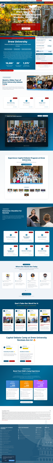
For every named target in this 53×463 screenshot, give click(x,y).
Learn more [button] (4, 458)
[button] (11, 102)
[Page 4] (27, 290)
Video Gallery (38, 429)
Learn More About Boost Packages (26, 402)
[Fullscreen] (42, 183)
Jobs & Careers (39, 432)
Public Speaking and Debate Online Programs (7, 447)
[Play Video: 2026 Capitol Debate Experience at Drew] (26, 174)
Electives (28, 2)
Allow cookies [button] (11, 460)
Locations (16, 2)
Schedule (20, 429)
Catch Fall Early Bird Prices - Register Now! (7, 70)
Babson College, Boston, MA (5, 431)
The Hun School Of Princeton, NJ (5, 436)
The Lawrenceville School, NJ (5, 438)
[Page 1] (25, 290)
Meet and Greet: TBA (22, 438)
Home (6, 2)
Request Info (48, 2)
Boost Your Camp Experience (23, 437)
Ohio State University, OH (4, 439)
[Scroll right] (50, 280)
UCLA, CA (2, 444)
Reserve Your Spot (39, 0)
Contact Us (47, 430)
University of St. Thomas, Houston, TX (6, 450)
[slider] (39, 89)
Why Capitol (22, 2)
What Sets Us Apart (48, 429)
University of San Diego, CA (5, 449)
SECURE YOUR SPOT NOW (44, 63)
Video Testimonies (39, 430)
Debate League (35, 2)
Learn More (39, 51)
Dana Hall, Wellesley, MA (4, 433)
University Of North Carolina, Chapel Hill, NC (7, 446)
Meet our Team (48, 432)
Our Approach (21, 432)
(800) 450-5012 (48, 435)
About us (41, 2)
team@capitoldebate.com (49, 437)
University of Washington (4, 452)
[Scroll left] (3, 280)
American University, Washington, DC (6, 430)
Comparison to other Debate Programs (24, 435)
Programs (11, 2)
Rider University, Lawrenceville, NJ (6, 441)
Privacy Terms (39, 436)
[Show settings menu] (51, 90)
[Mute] (49, 89)
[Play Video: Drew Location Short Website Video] (39, 82)
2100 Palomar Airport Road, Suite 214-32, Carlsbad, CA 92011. (48, 439)
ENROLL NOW (26, 28)
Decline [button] (6, 460)
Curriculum (20, 430)
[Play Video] (27, 89)
